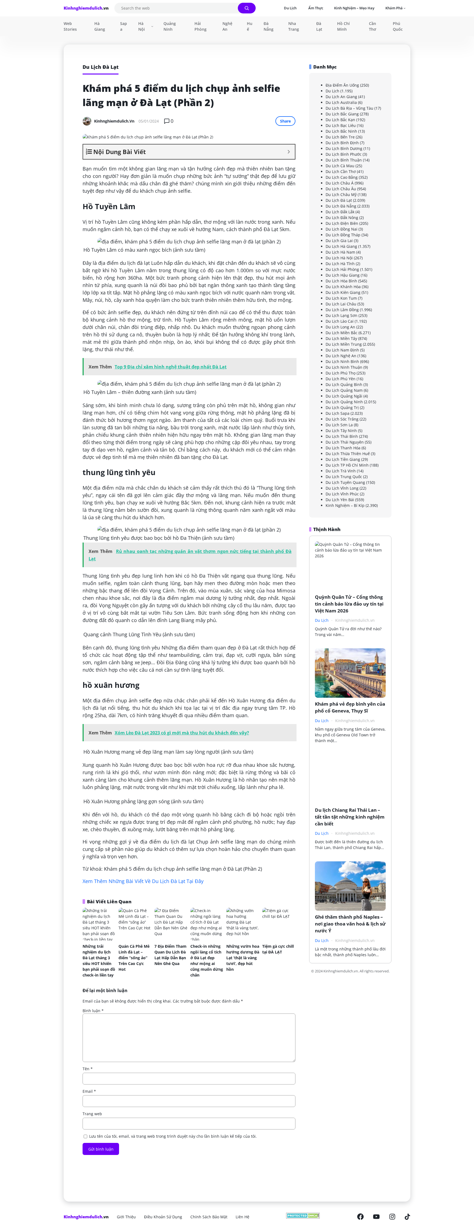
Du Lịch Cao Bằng (342, 177)
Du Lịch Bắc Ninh (341, 131)
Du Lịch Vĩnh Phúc (342, 493)
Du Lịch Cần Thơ (341, 171)
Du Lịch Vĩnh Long (342, 488)
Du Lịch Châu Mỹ (341, 194)
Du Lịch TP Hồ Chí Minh (347, 465)
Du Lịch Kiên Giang (343, 292)
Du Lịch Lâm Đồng (342, 309)
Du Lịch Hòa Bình (341, 280)
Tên (88, 1068)
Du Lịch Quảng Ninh (344, 401)
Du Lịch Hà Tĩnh (340, 263)
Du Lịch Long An (340, 327)
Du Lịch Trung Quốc (344, 476)
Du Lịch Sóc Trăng (342, 419)
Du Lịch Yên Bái (340, 499)
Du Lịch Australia (341, 102)
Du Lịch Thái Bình (342, 436)
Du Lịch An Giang (341, 96)
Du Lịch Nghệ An (341, 355)
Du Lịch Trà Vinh (341, 470)
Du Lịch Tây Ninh (341, 430)
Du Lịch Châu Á (340, 183)
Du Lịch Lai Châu (341, 303)
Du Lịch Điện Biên (342, 223)
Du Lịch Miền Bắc (341, 332)
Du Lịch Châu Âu (341, 188)
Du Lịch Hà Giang (341, 246)
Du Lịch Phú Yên (341, 378)
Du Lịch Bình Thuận (344, 160)
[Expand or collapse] (288, 151)
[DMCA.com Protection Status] (303, 1217)
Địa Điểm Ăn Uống (342, 85)
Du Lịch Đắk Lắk (340, 211)
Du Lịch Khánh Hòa (343, 286)
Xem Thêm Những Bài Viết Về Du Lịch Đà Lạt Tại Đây (143, 881)
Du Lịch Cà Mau (340, 165)
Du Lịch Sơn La (339, 424)
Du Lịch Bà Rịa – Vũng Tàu (349, 108)
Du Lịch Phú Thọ (341, 373)
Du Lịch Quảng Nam (344, 390)
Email (89, 1091)
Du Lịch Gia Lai (339, 240)
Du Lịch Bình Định (342, 142)
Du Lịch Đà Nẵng (341, 206)
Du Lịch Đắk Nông (342, 217)
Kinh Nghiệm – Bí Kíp (345, 505)
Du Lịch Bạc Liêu (341, 125)
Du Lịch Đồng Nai (341, 229)
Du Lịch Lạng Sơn (341, 315)
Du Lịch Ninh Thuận (344, 367)
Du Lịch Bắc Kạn (340, 119)
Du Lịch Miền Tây (341, 338)
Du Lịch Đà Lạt (339, 200)
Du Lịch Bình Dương (344, 148)
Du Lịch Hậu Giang (343, 275)
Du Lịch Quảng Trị (342, 407)
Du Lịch (332, 90)
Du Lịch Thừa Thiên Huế (348, 453)
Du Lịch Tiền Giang (343, 459)
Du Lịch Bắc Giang (342, 114)
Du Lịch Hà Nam (340, 252)
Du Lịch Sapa (337, 413)
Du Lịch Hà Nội (339, 257)
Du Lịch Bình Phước (344, 154)
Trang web (92, 1113)
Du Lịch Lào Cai (340, 321)
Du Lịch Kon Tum (341, 298)
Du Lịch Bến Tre (340, 137)
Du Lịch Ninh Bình (342, 361)
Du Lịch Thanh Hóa (343, 447)
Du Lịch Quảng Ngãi (344, 396)
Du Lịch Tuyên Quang (345, 482)
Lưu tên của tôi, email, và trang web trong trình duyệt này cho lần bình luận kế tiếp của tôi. (173, 1136)
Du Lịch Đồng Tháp (343, 234)
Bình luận (93, 1010)
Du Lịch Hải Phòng (342, 269)
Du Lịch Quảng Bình (344, 384)
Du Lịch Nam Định (342, 350)
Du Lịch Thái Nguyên (345, 442)
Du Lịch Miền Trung (344, 344)
